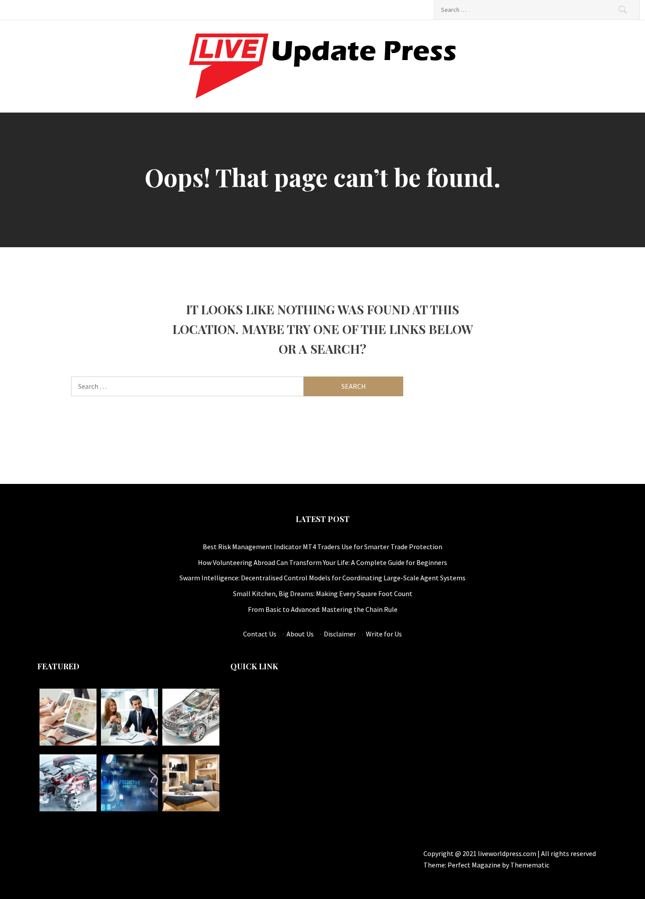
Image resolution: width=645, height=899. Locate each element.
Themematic (529, 864)
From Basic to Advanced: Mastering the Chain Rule (323, 609)
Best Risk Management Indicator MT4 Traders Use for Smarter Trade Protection (322, 546)
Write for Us (384, 633)
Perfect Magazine (475, 864)
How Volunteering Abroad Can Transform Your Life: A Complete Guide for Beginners (322, 562)
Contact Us (259, 633)
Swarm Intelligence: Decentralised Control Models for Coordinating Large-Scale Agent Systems (322, 577)
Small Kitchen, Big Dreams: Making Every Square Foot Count (322, 593)
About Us (300, 633)
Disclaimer (340, 633)
